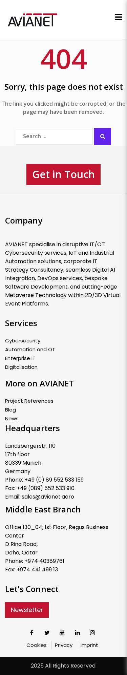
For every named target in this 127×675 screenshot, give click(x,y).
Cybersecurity (22, 341)
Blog (10, 410)
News (12, 419)
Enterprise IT (20, 358)
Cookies (36, 645)
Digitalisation (21, 367)
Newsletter (27, 610)
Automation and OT (30, 349)
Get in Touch (63, 174)
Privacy (63, 645)
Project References (29, 401)
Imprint (89, 645)
